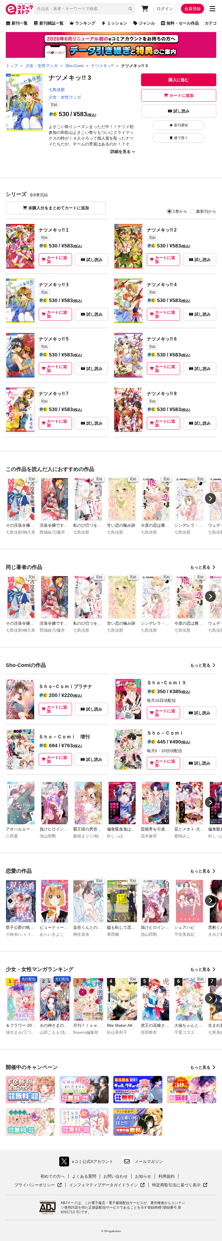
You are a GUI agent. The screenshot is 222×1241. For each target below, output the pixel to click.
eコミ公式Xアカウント (87, 1162)
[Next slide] (210, 498)
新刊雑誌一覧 (51, 23)
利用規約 (166, 1176)
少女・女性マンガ (65, 97)
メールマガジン (149, 1161)
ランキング (85, 23)
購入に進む (179, 79)
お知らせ (143, 1176)
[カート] (145, 8)
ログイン (165, 8)
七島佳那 (57, 89)
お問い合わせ (115, 1176)
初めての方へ (52, 1176)
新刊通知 (181, 125)
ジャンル (147, 23)
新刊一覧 (20, 23)
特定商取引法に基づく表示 (180, 1185)
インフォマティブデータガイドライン (103, 1185)
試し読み (181, 111)
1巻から (180, 211)
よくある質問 (84, 1176)
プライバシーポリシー (38, 1185)
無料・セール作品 (182, 23)
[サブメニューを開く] (212, 8)
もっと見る (200, 567)
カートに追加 (181, 95)
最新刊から (206, 211)
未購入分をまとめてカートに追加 (58, 208)
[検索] (130, 8)
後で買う (181, 138)
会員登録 (192, 8)
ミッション (117, 23)
